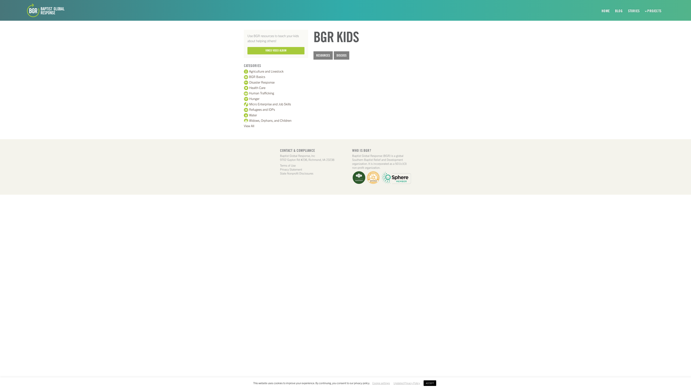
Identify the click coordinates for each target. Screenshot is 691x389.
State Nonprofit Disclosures (296, 173)
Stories (634, 11)
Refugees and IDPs (262, 109)
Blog (619, 11)
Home (606, 11)
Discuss (342, 55)
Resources (323, 55)
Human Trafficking (261, 93)
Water (253, 115)
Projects (654, 11)
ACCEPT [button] (430, 383)
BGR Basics (257, 77)
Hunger (254, 99)
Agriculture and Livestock (266, 71)
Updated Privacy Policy (407, 383)
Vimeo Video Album (275, 50)
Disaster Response (262, 82)
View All (249, 126)
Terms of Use (288, 165)
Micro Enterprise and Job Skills (270, 104)
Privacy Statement (291, 169)
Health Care (257, 88)
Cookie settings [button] (381, 383)
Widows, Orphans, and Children (270, 120)
